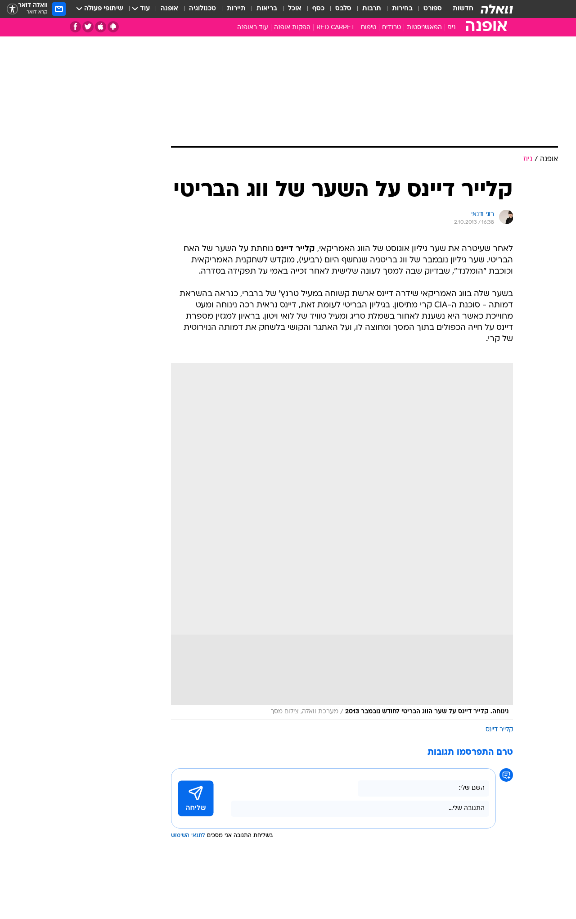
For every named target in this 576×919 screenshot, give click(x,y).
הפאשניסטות (424, 28)
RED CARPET (335, 28)
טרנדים (391, 28)
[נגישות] (12, 9)
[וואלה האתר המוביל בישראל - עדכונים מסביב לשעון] (497, 9)
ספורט (432, 8)
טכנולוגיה (202, 8)
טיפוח (368, 28)
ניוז (451, 28)
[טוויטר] (88, 26)
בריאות (266, 8)
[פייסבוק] (75, 26)
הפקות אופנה (292, 28)
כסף (318, 8)
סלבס (343, 8)
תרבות (371, 8)
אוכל (295, 8)
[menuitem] (457, 9)
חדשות (463, 8)
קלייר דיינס (499, 730)
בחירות (402, 8)
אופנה (169, 8)
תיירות (236, 8)
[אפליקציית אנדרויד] (113, 26)
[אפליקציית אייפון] (100, 26)
